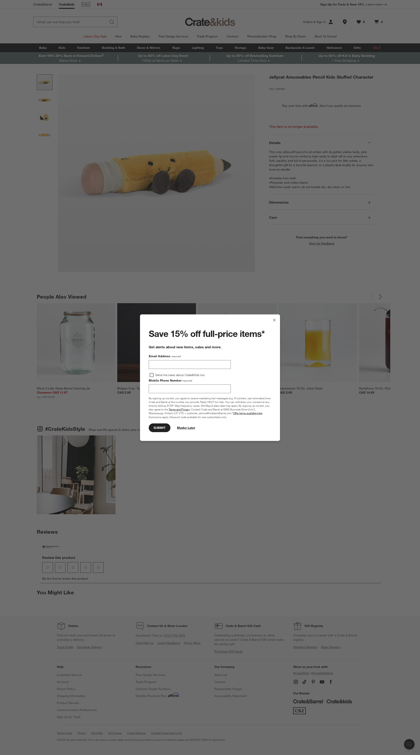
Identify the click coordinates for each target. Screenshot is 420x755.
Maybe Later (186, 427)
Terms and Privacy (179, 409)
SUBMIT (160, 427)
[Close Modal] (274, 320)
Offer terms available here (247, 413)
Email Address (165, 356)
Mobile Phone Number (170, 380)
